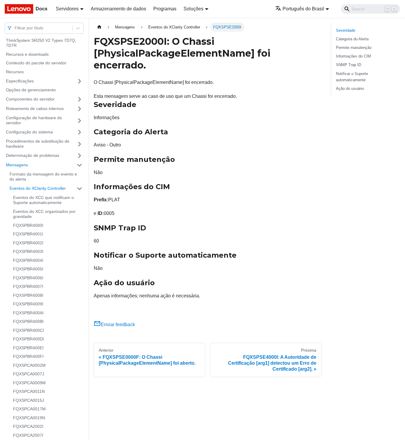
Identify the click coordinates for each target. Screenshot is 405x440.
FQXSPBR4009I (28, 304)
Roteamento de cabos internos (35, 108)
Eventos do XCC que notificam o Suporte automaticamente (43, 200)
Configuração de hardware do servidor (34, 120)
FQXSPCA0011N (29, 391)
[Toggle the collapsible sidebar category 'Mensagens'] (79, 165)
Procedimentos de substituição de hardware (37, 144)
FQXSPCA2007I (28, 435)
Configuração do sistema (29, 132)
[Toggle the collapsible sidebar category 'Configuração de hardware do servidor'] (79, 120)
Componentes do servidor (30, 99)
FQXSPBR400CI (28, 330)
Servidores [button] (67, 8)
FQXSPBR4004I (28, 260)
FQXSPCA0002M (29, 365)
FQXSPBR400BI (28, 321)
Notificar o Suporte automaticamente (352, 76)
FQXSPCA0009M (29, 382)
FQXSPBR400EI (28, 347)
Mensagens (17, 164)
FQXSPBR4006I (28, 277)
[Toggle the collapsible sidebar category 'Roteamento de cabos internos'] (79, 109)
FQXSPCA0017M (29, 409)
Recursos (15, 71)
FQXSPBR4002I (28, 242)
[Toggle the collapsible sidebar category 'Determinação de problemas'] (79, 155)
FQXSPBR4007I (28, 286)
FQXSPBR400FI (28, 356)
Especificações (20, 81)
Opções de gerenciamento (31, 90)
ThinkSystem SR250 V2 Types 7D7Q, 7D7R (41, 43)
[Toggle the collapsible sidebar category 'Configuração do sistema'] (79, 132)
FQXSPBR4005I (28, 269)
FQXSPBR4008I (28, 295)
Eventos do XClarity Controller (37, 188)
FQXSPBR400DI (28, 339)
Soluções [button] (193, 8)
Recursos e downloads (27, 54)
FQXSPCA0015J (28, 400)
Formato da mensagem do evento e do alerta (43, 177)
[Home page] (99, 27)
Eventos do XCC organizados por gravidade (44, 214)
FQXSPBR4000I (28, 225)
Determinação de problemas (32, 155)
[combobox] (15, 28)
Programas (164, 8)
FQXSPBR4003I (28, 251)
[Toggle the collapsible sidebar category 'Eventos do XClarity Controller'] (79, 188)
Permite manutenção (353, 47)
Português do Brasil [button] (303, 8)
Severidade (345, 30)
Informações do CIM (353, 56)
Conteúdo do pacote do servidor (36, 63)
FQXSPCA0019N (29, 417)
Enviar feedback (118, 324)
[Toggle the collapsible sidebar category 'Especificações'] (79, 81)
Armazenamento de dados (118, 8)
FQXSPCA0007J (28, 374)
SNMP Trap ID (348, 65)
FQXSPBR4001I (28, 234)
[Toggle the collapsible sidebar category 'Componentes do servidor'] (79, 99)
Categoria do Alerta (352, 39)
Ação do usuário (350, 88)
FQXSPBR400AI (28, 312)
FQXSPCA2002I (28, 426)
